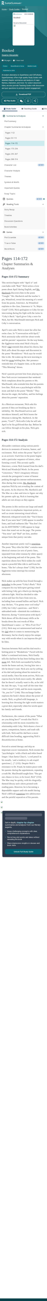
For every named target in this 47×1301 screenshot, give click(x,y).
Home (4, 9)
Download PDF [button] (25, 94)
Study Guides (14, 9)
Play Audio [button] (11, 101)
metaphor (6, 584)
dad (9, 347)
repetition (35, 544)
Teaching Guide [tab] (30, 109)
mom (11, 360)
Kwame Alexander (10, 55)
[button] (21, 100)
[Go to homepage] (12, 3)
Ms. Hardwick (29, 483)
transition (20, 793)
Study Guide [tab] (11, 109)
